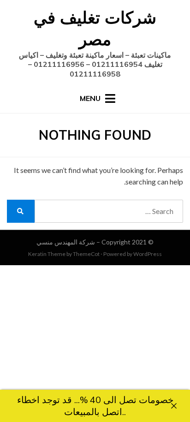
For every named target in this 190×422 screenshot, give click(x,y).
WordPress (147, 253)
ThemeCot (86, 253)
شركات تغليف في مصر (95, 28)
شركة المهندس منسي (65, 242)
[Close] (174, 406)
